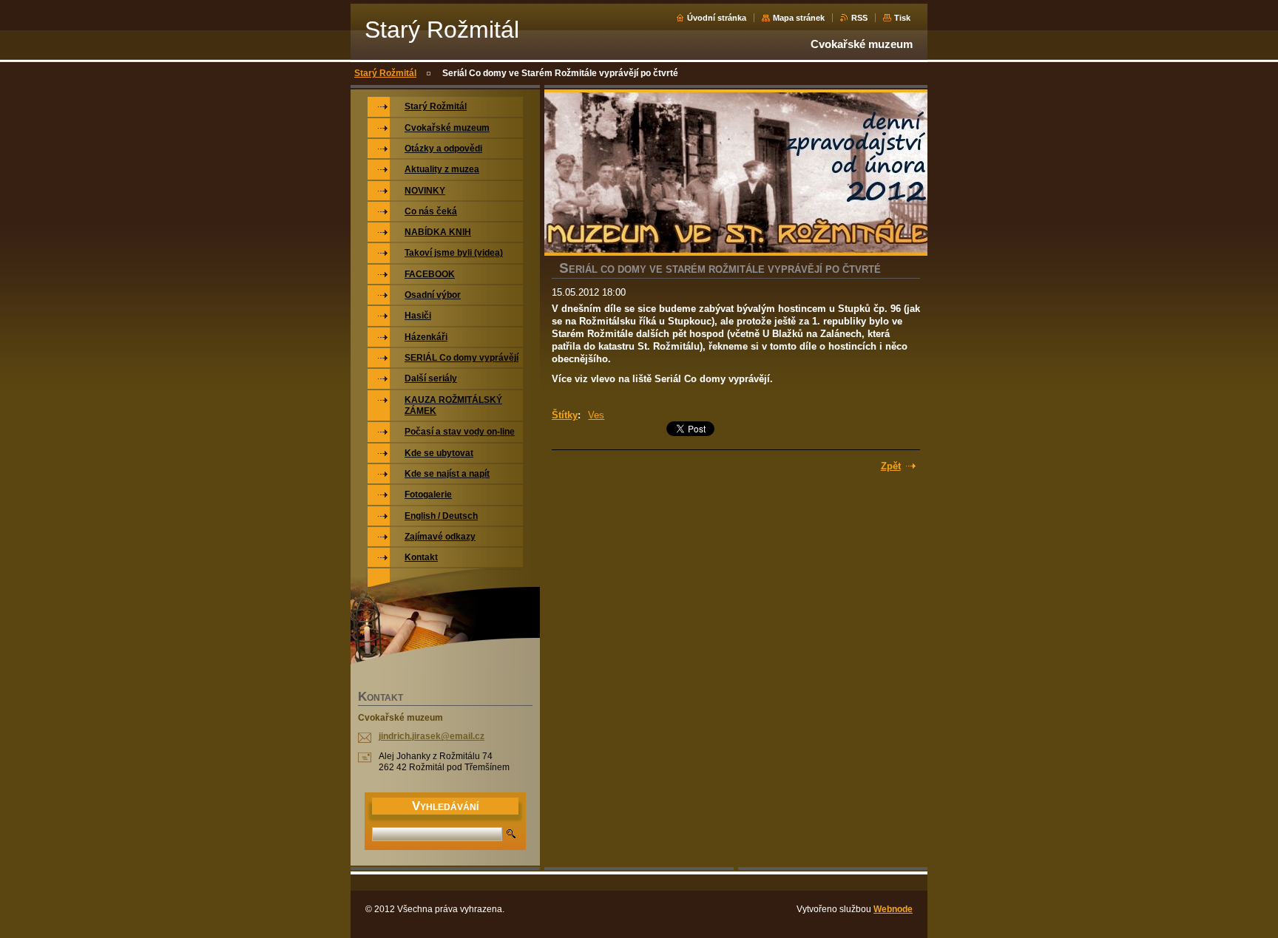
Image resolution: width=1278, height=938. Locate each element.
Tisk (902, 17)
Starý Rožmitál (385, 73)
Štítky (565, 415)
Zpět (891, 466)
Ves (596, 415)
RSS (859, 17)
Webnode (893, 909)
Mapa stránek (799, 17)
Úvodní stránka (716, 17)
